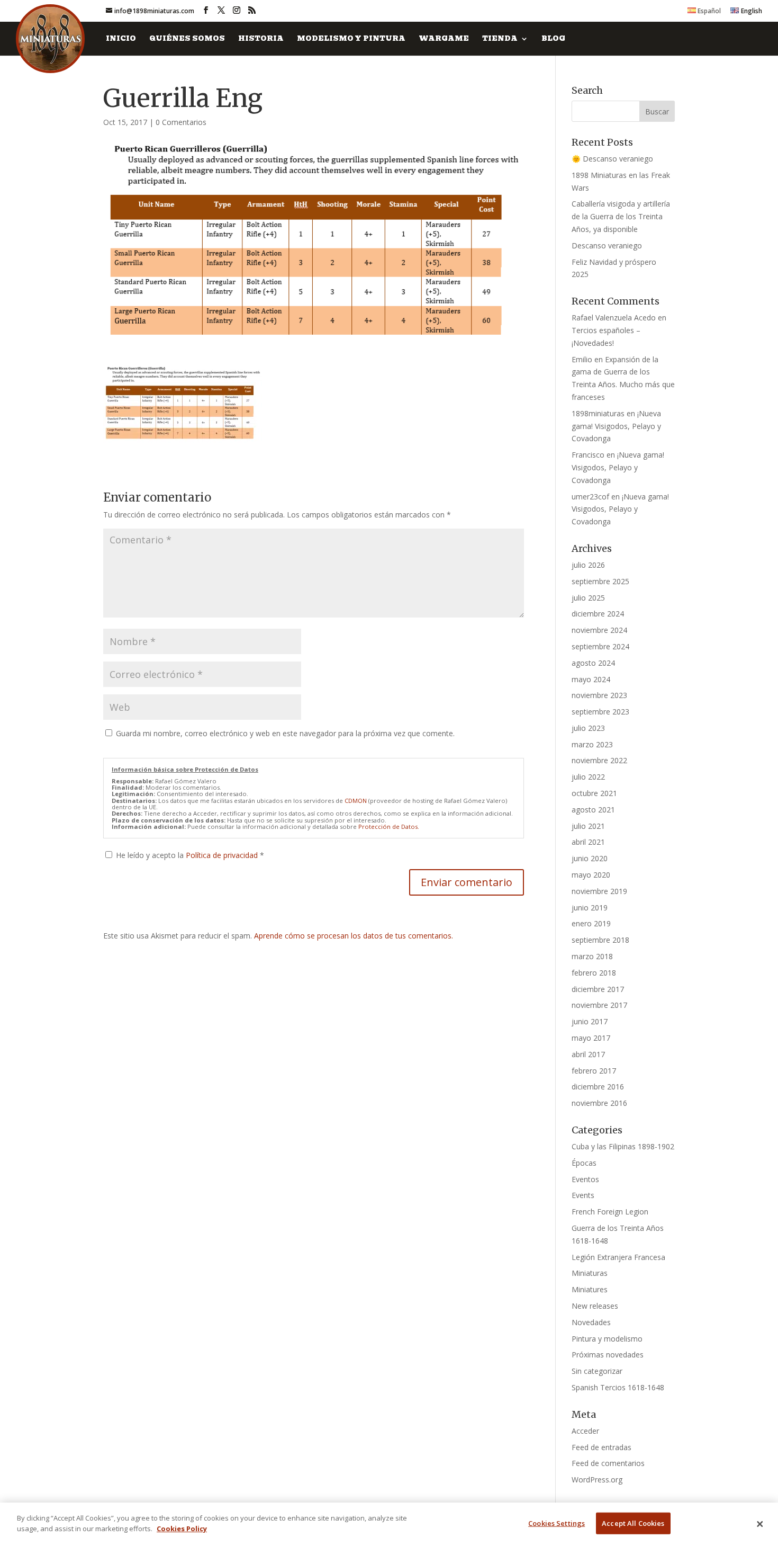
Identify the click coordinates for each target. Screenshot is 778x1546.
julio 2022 (588, 777)
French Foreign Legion (610, 1212)
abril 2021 (588, 842)
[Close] (760, 1524)
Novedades (591, 1322)
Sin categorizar (597, 1371)
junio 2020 (590, 858)
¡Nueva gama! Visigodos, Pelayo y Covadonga (616, 426)
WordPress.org (597, 1479)
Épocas (584, 1163)
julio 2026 (588, 565)
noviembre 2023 (599, 695)
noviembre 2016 (599, 1103)
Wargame (444, 39)
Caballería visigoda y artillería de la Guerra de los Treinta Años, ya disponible (621, 216)
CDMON (356, 801)
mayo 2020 (591, 875)
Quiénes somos (187, 39)
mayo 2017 (591, 1038)
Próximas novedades (608, 1355)
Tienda (500, 39)
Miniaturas (590, 1273)
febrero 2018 (594, 973)
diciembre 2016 (598, 1087)
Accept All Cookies (633, 1523)
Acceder (585, 1431)
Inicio (121, 39)
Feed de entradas (601, 1447)
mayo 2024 (591, 679)
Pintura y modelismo (607, 1339)
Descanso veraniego (607, 245)
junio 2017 (590, 1021)
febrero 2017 (594, 1071)
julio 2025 (588, 598)
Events (583, 1195)
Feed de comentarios (608, 1463)
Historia (261, 39)
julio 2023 (588, 728)
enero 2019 (591, 923)
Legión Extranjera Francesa (618, 1257)
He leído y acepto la (190, 855)
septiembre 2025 (600, 581)
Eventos (585, 1179)
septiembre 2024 (600, 646)
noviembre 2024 (599, 630)
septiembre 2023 (600, 712)
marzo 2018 (592, 956)
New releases (595, 1306)
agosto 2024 (593, 663)
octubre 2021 (594, 793)
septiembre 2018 (600, 940)
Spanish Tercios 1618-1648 (618, 1387)
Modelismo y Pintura (351, 39)
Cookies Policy (182, 1528)
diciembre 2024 (598, 614)
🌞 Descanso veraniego (612, 159)
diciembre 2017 (598, 989)
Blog (553, 39)
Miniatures (590, 1289)
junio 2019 (590, 907)
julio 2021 (588, 826)
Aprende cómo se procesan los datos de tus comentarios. (353, 936)
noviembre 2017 (599, 1005)
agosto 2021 (593, 810)
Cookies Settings (556, 1523)
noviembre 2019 (599, 891)
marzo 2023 (592, 744)
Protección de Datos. (388, 826)
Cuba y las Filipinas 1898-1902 (623, 1146)
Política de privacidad (223, 855)
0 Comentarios (181, 122)
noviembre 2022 (599, 760)
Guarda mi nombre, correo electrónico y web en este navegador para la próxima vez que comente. (285, 733)
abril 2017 (588, 1054)
